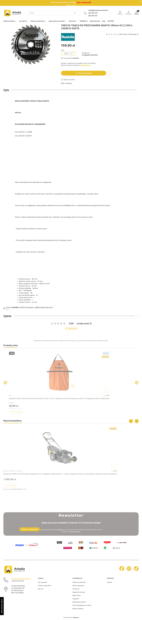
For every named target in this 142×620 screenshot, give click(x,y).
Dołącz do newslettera (29, 529)
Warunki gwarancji (78, 585)
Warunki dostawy (78, 608)
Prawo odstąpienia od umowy (82, 605)
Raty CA (40, 589)
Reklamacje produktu (79, 602)
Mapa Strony (77, 595)
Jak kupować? (42, 582)
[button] (78, 13)
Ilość (62, 50)
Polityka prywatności (79, 582)
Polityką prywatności (74, 531)
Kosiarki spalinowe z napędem (12, 471)
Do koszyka (18, 412)
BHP (10, 395)
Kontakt (109, 582)
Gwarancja (76, 589)
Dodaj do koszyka (85, 73)
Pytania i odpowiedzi (44, 585)
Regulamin (60, 529)
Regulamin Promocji (71, 5)
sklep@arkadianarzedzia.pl (98, 10)
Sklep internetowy (71, 617)
